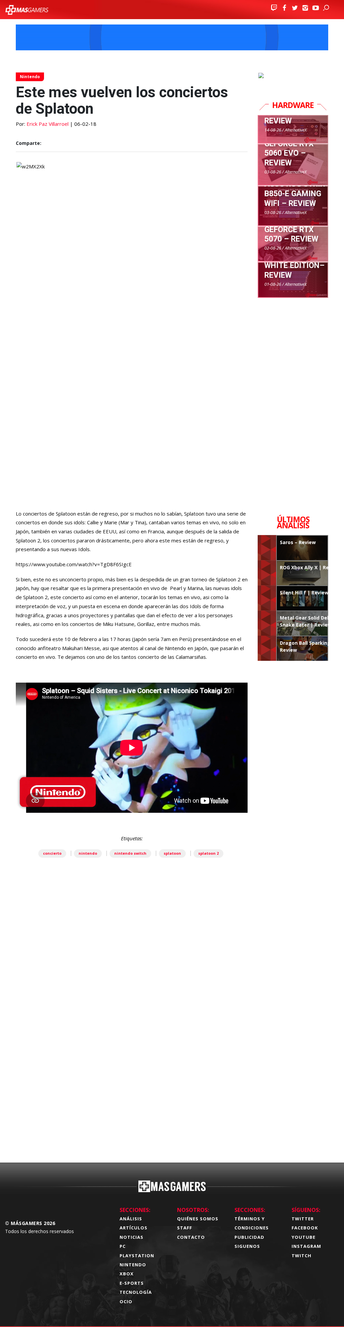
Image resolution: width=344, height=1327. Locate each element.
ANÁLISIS (131, 1219)
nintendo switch (130, 853)
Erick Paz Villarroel (48, 123)
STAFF (184, 1228)
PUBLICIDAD (249, 1237)
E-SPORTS (132, 1283)
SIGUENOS (247, 1246)
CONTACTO (191, 1237)
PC (123, 1246)
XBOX (127, 1274)
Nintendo (30, 76)
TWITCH (301, 1256)
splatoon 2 (208, 853)
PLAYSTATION (137, 1256)
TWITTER (303, 1219)
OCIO (126, 1301)
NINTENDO (133, 1265)
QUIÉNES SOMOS (197, 1219)
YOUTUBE (303, 1237)
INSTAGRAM (306, 1246)
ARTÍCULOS (133, 1228)
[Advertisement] (132, 1068)
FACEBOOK (305, 1228)
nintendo (88, 853)
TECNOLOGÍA (136, 1292)
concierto (52, 853)
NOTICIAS (131, 1237)
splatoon (172, 853)
